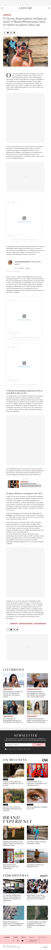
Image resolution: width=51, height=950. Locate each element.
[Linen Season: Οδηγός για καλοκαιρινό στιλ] (37, 856)
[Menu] (2, 8)
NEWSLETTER (33, 940)
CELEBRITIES (7, 15)
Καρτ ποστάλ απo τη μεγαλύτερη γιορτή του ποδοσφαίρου (10, 866)
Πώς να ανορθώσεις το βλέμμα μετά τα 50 (37, 808)
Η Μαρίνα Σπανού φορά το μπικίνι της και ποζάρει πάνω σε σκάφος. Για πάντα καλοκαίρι (37, 720)
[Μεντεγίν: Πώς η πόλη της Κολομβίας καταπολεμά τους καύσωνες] (13, 796)
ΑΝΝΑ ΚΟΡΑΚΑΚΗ (8, 716)
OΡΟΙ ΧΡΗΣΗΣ (31, 937)
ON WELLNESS (15, 760)
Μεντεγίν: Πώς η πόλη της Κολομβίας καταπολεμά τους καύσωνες (12, 808)
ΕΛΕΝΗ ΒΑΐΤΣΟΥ (8, 689)
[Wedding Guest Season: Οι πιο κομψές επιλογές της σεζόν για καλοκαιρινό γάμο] (13, 833)
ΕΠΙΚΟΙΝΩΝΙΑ (7, 937)
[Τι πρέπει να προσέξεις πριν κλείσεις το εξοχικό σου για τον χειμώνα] (13, 770)
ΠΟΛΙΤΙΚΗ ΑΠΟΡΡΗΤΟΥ (42, 937)
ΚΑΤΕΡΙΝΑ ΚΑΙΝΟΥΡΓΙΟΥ (34, 689)
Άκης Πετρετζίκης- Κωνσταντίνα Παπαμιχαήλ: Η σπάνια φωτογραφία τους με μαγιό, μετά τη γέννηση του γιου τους (30, 485)
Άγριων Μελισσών (37, 471)
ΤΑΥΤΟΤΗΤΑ (15, 937)
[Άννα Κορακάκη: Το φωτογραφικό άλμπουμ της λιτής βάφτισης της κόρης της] (13, 707)
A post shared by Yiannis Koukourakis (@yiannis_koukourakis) (24, 239)
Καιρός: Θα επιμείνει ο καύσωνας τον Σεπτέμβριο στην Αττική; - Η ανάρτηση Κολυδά (13, 923)
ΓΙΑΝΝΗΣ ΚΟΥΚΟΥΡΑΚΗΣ (26, 623)
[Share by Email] (14, 32)
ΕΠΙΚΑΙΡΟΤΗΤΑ (15, 875)
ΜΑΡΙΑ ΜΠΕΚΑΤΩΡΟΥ (40, 623)
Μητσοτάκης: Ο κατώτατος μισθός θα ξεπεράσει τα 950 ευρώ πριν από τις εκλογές (36, 897)
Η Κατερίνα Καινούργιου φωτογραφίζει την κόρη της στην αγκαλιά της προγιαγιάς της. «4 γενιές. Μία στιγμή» (36, 694)
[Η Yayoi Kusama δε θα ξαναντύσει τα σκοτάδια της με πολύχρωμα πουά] (37, 770)
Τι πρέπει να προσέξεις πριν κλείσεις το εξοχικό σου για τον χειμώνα (13, 783)
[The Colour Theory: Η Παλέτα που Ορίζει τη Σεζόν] (37, 833)
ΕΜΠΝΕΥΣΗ (30, 779)
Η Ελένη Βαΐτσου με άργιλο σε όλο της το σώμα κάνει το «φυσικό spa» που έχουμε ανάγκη (13, 694)
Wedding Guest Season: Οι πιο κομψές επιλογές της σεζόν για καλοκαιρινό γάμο (13, 843)
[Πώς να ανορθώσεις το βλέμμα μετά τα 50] (37, 796)
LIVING (5, 779)
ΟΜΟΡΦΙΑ (30, 804)
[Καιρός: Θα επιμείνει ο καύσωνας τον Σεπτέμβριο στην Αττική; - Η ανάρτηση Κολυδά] (13, 913)
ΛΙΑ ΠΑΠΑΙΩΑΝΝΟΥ (7, 28)
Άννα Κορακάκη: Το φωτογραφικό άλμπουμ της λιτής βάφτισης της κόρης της (12, 720)
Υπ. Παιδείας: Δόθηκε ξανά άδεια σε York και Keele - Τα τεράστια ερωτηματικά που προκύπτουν (12, 897)
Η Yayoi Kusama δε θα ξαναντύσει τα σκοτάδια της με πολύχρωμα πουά (37, 783)
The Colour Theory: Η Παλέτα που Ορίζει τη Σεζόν (36, 842)
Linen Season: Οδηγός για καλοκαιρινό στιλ (35, 865)
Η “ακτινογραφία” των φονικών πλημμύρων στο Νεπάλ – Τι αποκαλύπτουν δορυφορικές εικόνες (37, 924)
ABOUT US (23, 937)
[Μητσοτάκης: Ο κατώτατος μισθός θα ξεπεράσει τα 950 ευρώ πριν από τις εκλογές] (37, 886)
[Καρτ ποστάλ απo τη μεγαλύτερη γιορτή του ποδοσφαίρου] (13, 856)
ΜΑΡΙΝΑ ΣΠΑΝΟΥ (32, 716)
